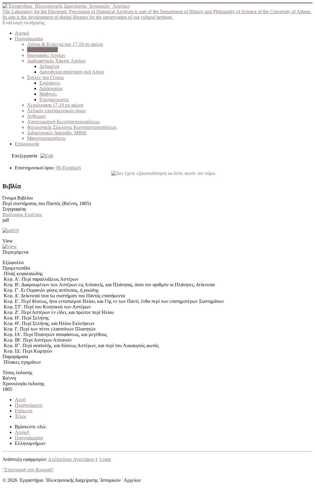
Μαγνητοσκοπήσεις (46, 138)
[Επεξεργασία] (45, 155)
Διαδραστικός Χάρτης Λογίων (56, 60)
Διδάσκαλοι (50, 88)
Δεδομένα (49, 66)
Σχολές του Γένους (45, 77)
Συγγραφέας (14, 209)
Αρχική (22, 33)
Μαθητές (48, 94)
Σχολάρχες (49, 82)
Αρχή (20, 399)
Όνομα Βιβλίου (17, 197)
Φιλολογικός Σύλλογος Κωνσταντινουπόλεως (72, 127)
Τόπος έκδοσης (17, 372)
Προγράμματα (29, 38)
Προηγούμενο (28, 405)
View (7, 241)
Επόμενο (23, 410)
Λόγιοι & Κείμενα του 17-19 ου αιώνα (65, 44)
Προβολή (68, 167)
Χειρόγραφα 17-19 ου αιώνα (55, 105)
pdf (5, 220)
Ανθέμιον (36, 116)
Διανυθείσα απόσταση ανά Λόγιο (71, 71)
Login (105, 459)
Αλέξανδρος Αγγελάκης (71, 459)
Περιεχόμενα (15, 252)
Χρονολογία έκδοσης (23, 383)
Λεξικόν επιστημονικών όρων (56, 110)
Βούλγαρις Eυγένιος (22, 214)
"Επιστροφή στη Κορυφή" (28, 469)
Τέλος (20, 416)
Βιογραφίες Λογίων (46, 55)
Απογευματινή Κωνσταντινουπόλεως (63, 121)
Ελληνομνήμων (42, 49)
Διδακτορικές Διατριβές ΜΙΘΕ (57, 132)
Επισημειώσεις (54, 99)
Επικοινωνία (27, 143)
